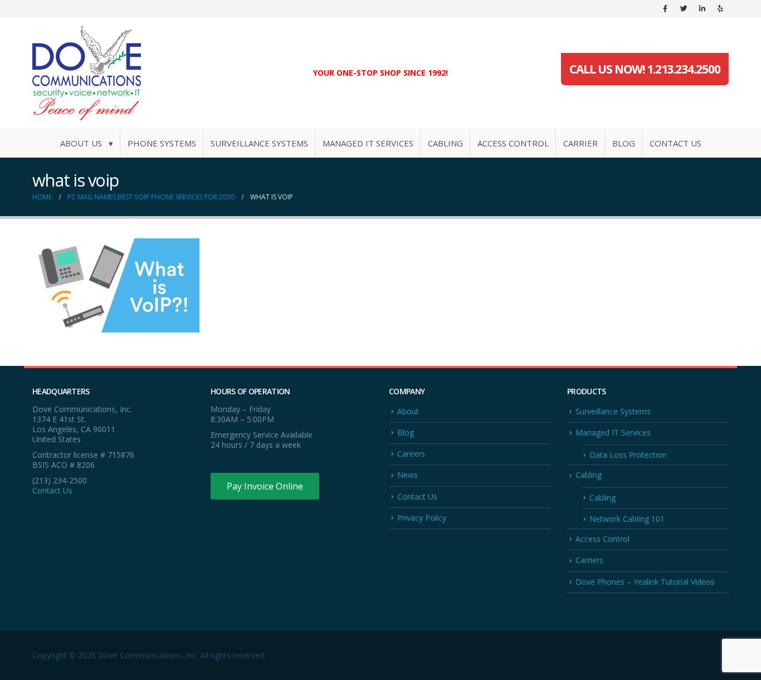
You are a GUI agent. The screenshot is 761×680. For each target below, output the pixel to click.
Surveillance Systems (259, 143)
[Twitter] (683, 8)
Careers (411, 453)
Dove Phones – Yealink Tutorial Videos (645, 581)
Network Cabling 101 (627, 518)
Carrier (580, 143)
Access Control (513, 143)
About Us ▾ (86, 143)
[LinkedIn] (702, 8)
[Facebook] (665, 8)
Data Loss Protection (628, 454)
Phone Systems (162, 143)
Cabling (445, 143)
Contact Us (675, 143)
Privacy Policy (421, 517)
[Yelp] (720, 8)
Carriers (589, 560)
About (408, 411)
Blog (623, 143)
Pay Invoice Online (265, 486)
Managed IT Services (368, 143)
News (407, 474)
